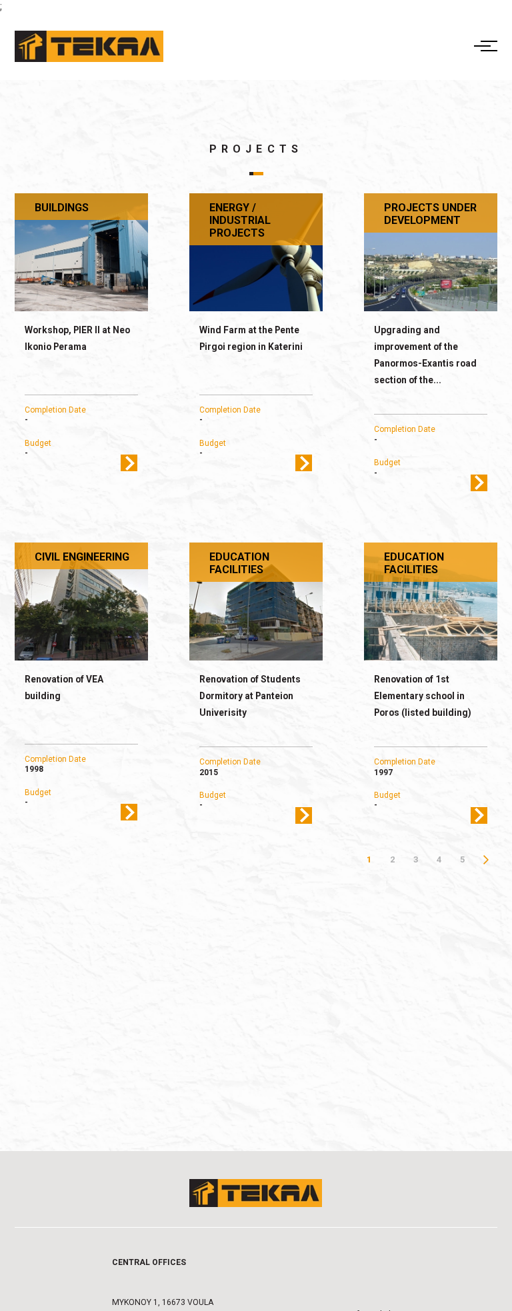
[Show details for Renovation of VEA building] (82, 602)
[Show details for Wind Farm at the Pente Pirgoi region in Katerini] (256, 252)
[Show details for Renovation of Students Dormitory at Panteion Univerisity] (256, 602)
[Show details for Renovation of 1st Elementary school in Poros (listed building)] (431, 602)
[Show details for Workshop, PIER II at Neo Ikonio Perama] (82, 252)
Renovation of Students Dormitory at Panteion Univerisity (250, 696)
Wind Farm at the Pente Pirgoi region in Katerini (251, 338)
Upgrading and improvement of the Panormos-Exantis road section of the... (425, 355)
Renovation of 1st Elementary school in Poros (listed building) (422, 696)
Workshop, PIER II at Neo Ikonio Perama (77, 338)
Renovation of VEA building (64, 687)
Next (486, 859)
